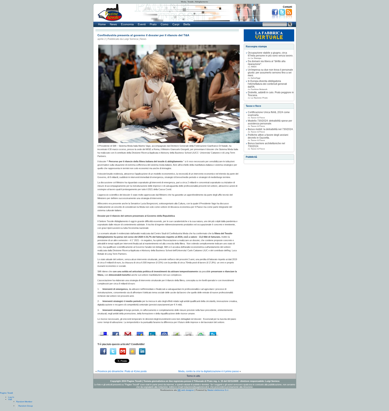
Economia (127, 24)
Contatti (287, 6)
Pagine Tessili (6, 393)
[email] (123, 351)
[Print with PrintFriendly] (176, 333)
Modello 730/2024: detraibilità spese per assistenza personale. (270, 122)
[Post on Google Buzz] (140, 333)
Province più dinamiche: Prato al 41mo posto (122, 371)
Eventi (142, 24)
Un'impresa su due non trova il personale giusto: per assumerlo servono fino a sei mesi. (270, 72)
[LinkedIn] (142, 351)
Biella (186, 24)
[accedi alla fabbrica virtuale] (269, 35)
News (113, 24)
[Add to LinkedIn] (152, 333)
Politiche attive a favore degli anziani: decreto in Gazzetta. (268, 136)
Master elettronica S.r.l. (218, 390)
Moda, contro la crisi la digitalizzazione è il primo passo (208, 371)
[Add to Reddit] (189, 333)
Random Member (24, 401)
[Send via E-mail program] (164, 333)
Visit (10, 399)
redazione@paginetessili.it (196, 387)
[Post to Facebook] (116, 333)
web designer (186, 390)
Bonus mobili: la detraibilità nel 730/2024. (270, 129)
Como (164, 24)
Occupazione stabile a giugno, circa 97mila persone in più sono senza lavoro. (270, 54)
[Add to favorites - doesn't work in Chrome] (132, 351)
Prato (153, 24)
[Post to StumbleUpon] (201, 333)
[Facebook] (103, 351)
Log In (11, 397)
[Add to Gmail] (128, 333)
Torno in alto (193, 376)
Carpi (175, 24)
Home (102, 24)
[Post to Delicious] (103, 333)
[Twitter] (113, 351)
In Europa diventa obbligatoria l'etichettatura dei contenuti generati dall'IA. (267, 84)
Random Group (25, 406)
